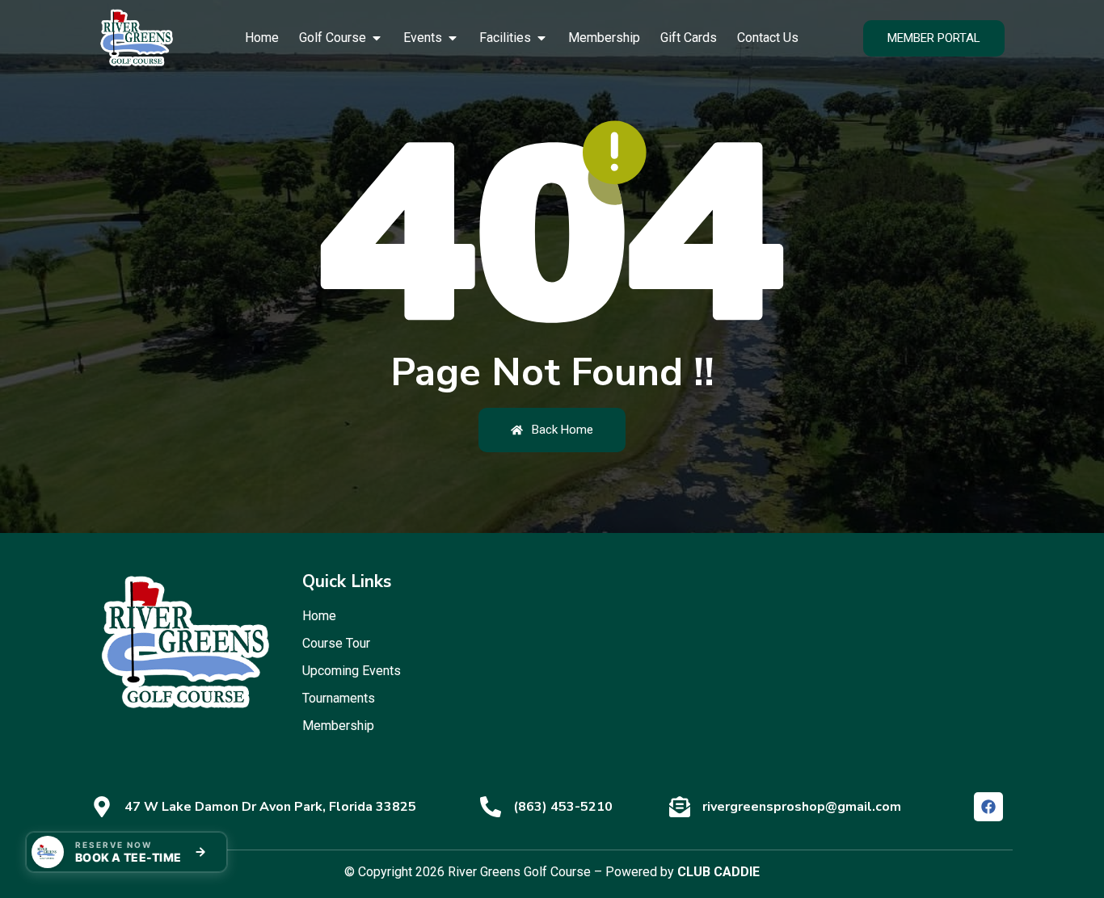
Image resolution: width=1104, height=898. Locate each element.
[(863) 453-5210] (490, 806)
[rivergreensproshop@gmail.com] (679, 806)
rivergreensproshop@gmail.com (801, 807)
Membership (604, 37)
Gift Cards (688, 37)
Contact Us (768, 37)
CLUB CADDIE (718, 871)
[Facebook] (988, 806)
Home (262, 37)
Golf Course (332, 37)
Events (422, 37)
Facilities (505, 37)
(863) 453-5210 (563, 807)
